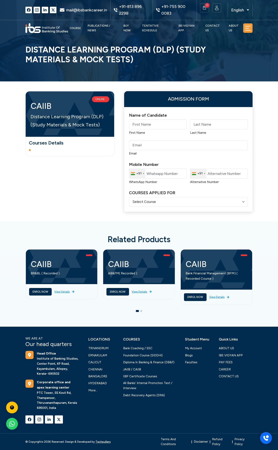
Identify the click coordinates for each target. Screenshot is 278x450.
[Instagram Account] (37, 10)
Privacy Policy (239, 441)
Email (133, 153)
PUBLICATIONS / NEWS (99, 28)
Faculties (191, 362)
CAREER (225, 369)
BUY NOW (127, 28)
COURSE (75, 28)
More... (92, 390)
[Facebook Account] (28, 10)
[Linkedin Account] (45, 10)
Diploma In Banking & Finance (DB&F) (148, 362)
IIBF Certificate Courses (140, 376)
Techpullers (103, 441)
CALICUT (94, 362)
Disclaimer (201, 441)
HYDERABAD (97, 383)
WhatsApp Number (143, 182)
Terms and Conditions (168, 441)
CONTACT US (212, 28)
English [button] (237, 10)
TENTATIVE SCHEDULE (150, 28)
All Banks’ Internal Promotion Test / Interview (147, 385)
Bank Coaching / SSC (137, 348)
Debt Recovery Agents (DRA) (144, 395)
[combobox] (137, 173)
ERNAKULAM (97, 355)
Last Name (198, 133)
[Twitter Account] (53, 10)
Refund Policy (217, 441)
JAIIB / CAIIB (132, 369)
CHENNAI (95, 369)
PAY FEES (226, 362)
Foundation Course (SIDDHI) (143, 355)
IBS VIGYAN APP (186, 28)
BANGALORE (97, 376)
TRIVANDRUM (98, 348)
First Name (137, 133)
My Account (193, 348)
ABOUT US (234, 28)
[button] (204, 7)
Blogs (189, 355)
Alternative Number (204, 182)
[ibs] (46, 28)
